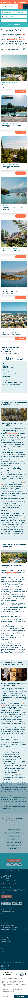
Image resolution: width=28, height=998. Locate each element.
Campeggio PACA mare (14, 829)
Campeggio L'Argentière (10, 85)
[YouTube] (20, 865)
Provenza (19, 690)
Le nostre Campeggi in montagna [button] (9, 929)
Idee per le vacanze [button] (5, 939)
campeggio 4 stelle (11, 434)
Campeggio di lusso (14, 848)
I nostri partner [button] (4, 955)
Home (2, 870)
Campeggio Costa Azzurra (14, 842)
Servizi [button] (2, 951)
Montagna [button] (3, 915)
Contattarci (6, 896)
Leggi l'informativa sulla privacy (7, 991)
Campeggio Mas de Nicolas (11, 167)
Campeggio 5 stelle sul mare (14, 845)
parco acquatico (11, 572)
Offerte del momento (6, 941)
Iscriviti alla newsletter (14, 860)
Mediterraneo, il (13, 39)
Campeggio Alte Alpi (14, 836)
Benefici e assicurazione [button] (6, 953)
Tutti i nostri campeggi (6, 909)
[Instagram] (16, 865)
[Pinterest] (12, 865)
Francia (7, 870)
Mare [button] (2, 913)
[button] (25, 7)
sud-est (21, 39)
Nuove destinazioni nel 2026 (7, 911)
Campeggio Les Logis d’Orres (12, 251)
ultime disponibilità (20, 2)
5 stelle (5, 49)
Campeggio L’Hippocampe (11, 126)
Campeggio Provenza (14, 839)
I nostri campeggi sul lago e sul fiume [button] (10, 927)
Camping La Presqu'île (9, 291)
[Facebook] (8, 865)
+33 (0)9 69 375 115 (8, 883)
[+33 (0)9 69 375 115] (20, 6)
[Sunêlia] (9, 7)
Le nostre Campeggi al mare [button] (7, 925)
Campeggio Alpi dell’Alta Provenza (14, 833)
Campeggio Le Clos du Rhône (12, 332)
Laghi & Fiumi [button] (4, 917)
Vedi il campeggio (20, 91)
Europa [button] (2, 918)
